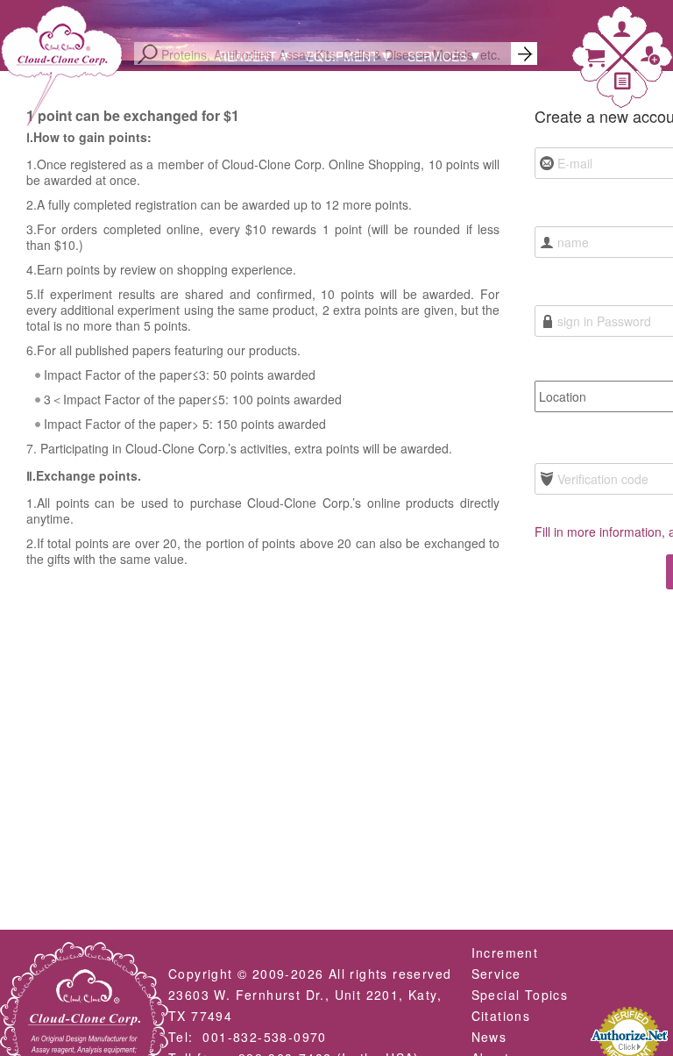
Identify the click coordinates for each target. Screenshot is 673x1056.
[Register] (650, 59)
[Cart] (595, 61)
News (489, 1036)
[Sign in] (622, 32)
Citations (501, 1015)
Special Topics (520, 994)
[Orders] (623, 83)
